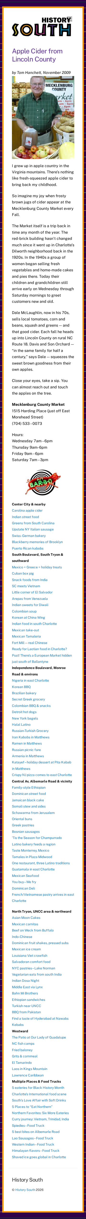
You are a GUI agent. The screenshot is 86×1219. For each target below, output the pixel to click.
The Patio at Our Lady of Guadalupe (39, 1037)
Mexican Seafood (25, 876)
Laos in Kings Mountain (29, 1069)
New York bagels (25, 718)
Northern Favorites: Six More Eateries (40, 1113)
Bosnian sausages (26, 831)
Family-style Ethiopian (29, 787)
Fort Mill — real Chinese (29, 643)
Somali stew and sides (29, 806)
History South (25, 1190)
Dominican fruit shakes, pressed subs (40, 943)
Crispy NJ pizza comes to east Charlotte (42, 775)
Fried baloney (22, 1050)
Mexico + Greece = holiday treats (37, 567)
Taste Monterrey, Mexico (30, 850)
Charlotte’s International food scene (39, 1094)
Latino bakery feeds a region (33, 844)
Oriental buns (22, 819)
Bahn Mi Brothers (25, 993)
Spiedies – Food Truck (28, 1125)
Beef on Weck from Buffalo (33, 930)
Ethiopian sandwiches (28, 1000)
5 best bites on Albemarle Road (35, 1132)
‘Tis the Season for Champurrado (37, 838)
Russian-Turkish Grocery (30, 731)
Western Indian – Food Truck (33, 1144)
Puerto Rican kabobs (27, 548)
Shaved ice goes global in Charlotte (39, 1157)
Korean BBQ (21, 687)
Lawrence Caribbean (28, 1075)
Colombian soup (24, 611)
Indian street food (25, 517)
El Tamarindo (22, 1063)
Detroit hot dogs (24, 712)
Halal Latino (21, 724)
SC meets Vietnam (26, 586)
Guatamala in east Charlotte (33, 869)
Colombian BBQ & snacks (31, 706)
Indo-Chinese (22, 937)
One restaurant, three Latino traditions (41, 863)
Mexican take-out (25, 630)
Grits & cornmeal (25, 1056)
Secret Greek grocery (28, 699)
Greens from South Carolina (33, 523)
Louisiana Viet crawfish (29, 955)
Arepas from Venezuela (30, 599)
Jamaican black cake (28, 800)
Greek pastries (23, 825)
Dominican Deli (23, 888)
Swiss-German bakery (29, 536)
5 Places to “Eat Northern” (32, 1107)
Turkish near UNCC (26, 1006)
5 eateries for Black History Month (38, 1088)
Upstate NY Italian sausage (33, 529)
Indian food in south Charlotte (34, 624)
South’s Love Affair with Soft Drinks (39, 1100)
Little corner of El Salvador (32, 592)
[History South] (42, 34)
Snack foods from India (30, 580)
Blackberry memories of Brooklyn (37, 542)
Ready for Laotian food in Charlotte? (39, 649)
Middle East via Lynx (27, 987)
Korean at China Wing (28, 617)
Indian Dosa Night (25, 980)
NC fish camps (23, 1043)
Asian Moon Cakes (26, 918)
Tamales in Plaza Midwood (32, 857)
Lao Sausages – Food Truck (32, 1138)
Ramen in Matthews (27, 743)
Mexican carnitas (25, 924)
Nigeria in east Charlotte (30, 680)
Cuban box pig (23, 573)
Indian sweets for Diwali (30, 605)
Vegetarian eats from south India (37, 974)
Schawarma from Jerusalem (33, 813)
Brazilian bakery (24, 693)
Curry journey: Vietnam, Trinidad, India (40, 1119)
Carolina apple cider (27, 510)
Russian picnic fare (26, 750)
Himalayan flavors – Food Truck (35, 1150)
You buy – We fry (24, 882)
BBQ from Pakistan (26, 1012)
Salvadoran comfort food (31, 962)
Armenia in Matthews (28, 756)
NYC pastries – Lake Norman (33, 968)
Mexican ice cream (26, 949)
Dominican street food (29, 794)
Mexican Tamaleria (26, 636)
